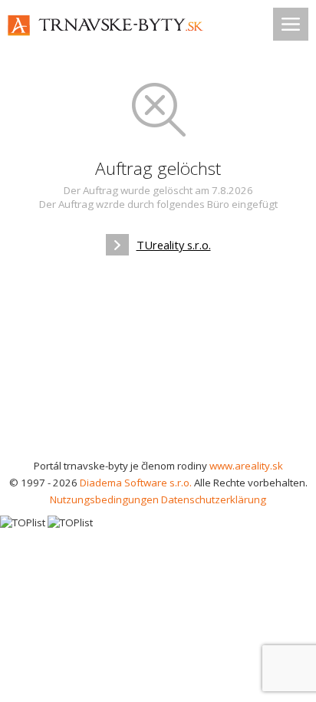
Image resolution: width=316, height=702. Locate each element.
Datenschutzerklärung (213, 499)
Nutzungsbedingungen (104, 499)
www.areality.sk (246, 466)
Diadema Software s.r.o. (136, 482)
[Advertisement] (158, 362)
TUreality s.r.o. (174, 244)
